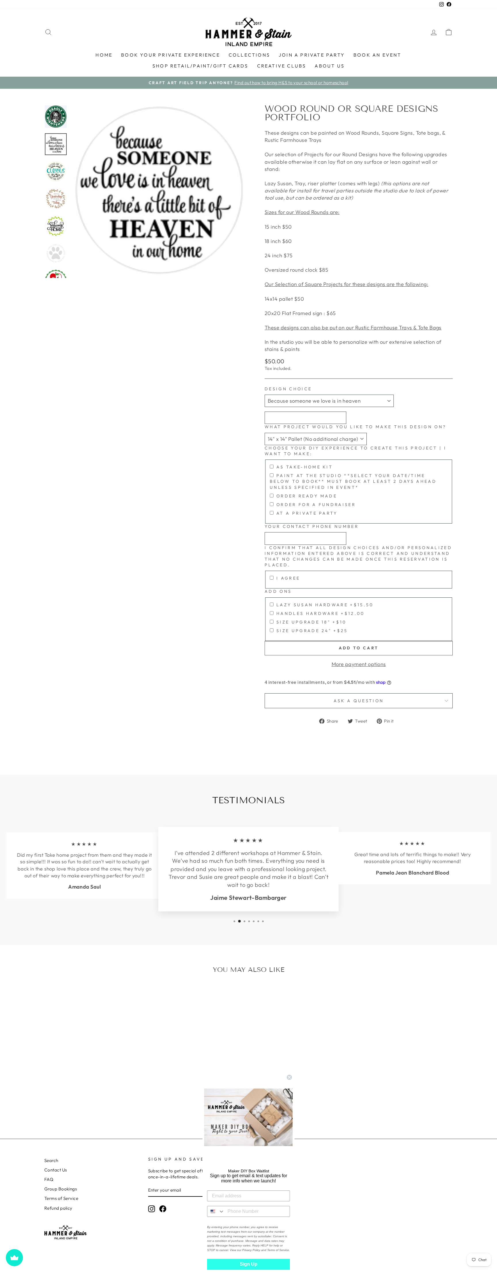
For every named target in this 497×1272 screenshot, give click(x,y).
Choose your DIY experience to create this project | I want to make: (355, 450)
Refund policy (58, 1208)
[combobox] (216, 1211)
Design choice (288, 388)
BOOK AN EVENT (377, 55)
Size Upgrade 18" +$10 (311, 622)
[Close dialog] (289, 1077)
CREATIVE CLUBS (281, 66)
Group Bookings (60, 1189)
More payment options (359, 664)
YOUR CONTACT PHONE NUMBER (312, 526)
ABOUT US (330, 66)
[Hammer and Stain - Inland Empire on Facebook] (162, 1208)
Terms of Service (61, 1198)
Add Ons (278, 591)
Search (51, 1160)
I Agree (288, 578)
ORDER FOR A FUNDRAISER (316, 504)
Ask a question (359, 700)
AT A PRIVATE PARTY (307, 513)
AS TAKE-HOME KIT (304, 467)
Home (103, 55)
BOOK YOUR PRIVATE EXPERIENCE (170, 55)
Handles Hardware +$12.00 (320, 613)
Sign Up (248, 1264)
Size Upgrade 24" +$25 (312, 630)
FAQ (48, 1179)
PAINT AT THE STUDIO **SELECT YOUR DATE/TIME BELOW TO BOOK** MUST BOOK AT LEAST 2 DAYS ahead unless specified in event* (353, 481)
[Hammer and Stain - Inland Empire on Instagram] (151, 1208)
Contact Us (55, 1170)
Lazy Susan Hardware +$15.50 (325, 604)
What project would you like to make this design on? (355, 426)
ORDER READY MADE (306, 496)
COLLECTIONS (249, 55)
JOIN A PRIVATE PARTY (312, 55)
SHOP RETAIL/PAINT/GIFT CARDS (200, 66)
